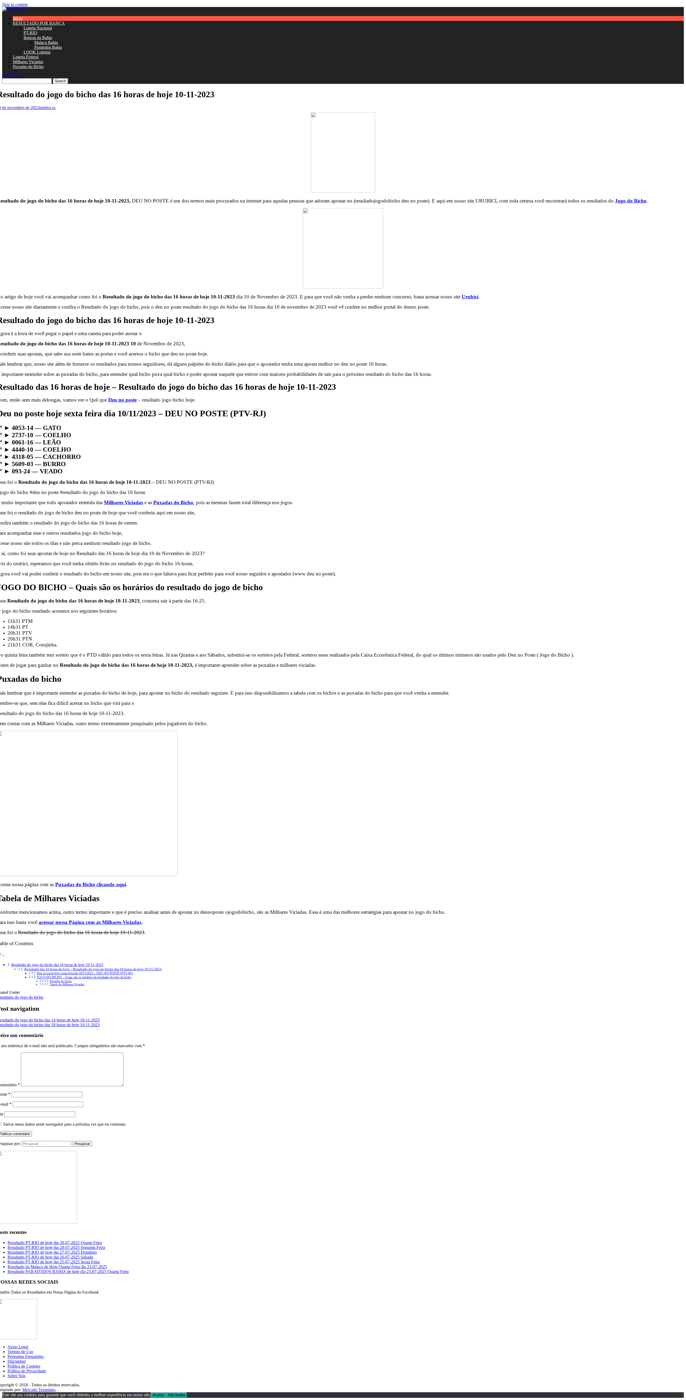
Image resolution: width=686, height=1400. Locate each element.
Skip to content (15, 4)
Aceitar (158, 1395)
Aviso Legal (18, 1347)
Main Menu (12, 75)
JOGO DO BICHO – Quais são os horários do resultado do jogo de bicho (84, 977)
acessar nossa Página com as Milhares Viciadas (90, 922)
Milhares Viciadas (28, 61)
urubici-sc (47, 107)
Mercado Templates (38, 1389)
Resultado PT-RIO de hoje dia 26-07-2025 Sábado (50, 1257)
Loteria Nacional (38, 28)
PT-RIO (30, 33)
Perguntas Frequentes (26, 1356)
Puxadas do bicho (61, 981)
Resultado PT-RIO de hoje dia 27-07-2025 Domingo (52, 1252)
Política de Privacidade (27, 1371)
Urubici (470, 297)
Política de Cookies (24, 1366)
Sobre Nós (16, 1375)
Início (18, 18)
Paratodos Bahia (48, 47)
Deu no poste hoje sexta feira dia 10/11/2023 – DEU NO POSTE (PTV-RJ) (85, 973)
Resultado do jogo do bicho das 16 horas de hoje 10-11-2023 (57, 965)
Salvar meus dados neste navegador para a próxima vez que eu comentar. (64, 1124)
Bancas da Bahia (38, 37)
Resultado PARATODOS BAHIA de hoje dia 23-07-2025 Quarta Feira (68, 1271)
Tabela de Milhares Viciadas (67, 984)
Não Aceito (176, 1395)
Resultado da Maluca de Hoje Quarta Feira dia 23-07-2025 (57, 1266)
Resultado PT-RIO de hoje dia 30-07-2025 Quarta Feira (55, 1242)
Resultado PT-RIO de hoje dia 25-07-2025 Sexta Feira (54, 1262)
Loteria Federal (26, 57)
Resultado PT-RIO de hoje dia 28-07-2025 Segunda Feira (56, 1247)
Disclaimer (17, 1361)
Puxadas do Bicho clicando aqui (90, 884)
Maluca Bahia (46, 42)
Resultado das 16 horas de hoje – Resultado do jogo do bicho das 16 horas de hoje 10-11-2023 (93, 969)
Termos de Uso (20, 1351)
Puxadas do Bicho (28, 66)
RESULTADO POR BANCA (39, 23)
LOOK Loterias (37, 52)
